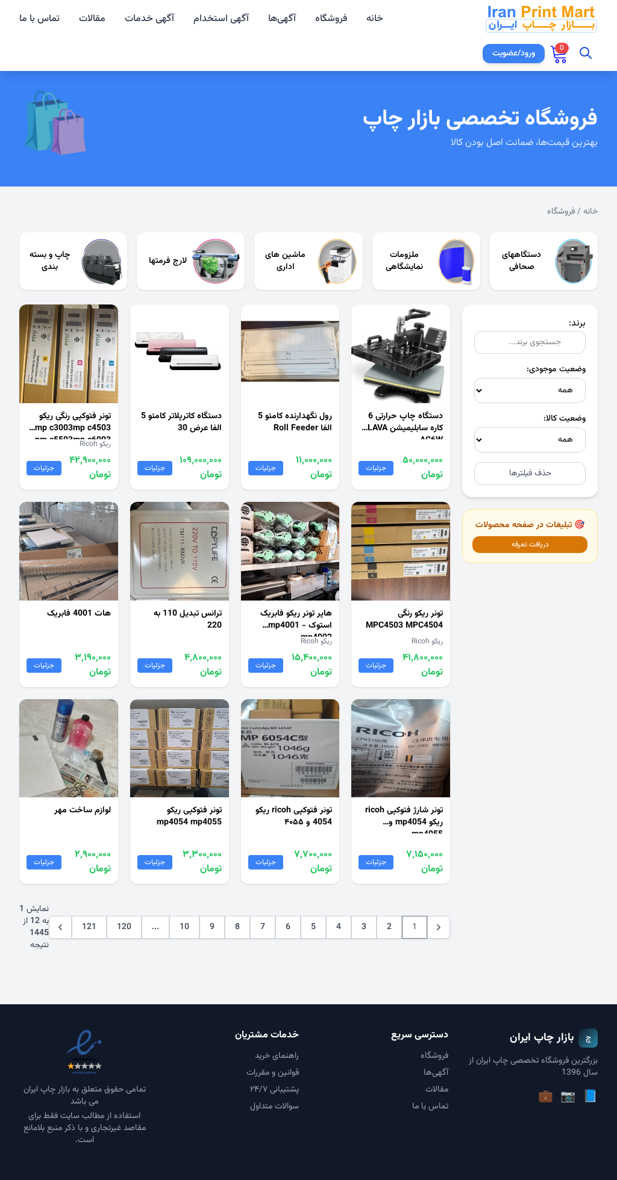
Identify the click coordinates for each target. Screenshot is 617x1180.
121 (89, 927)
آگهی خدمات (149, 19)
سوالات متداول (274, 1106)
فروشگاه (331, 18)
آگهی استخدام (221, 19)
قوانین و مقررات (272, 1073)
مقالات (92, 19)
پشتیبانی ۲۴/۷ (274, 1089)
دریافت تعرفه (530, 544)
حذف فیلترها (530, 473)
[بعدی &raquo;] (60, 927)
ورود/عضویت (513, 53)
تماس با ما (39, 19)
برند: (577, 323)
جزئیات (376, 468)
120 (124, 927)
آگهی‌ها (282, 18)
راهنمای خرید (277, 1056)
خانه (374, 19)
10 (184, 927)
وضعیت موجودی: (556, 369)
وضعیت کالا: (564, 419)
